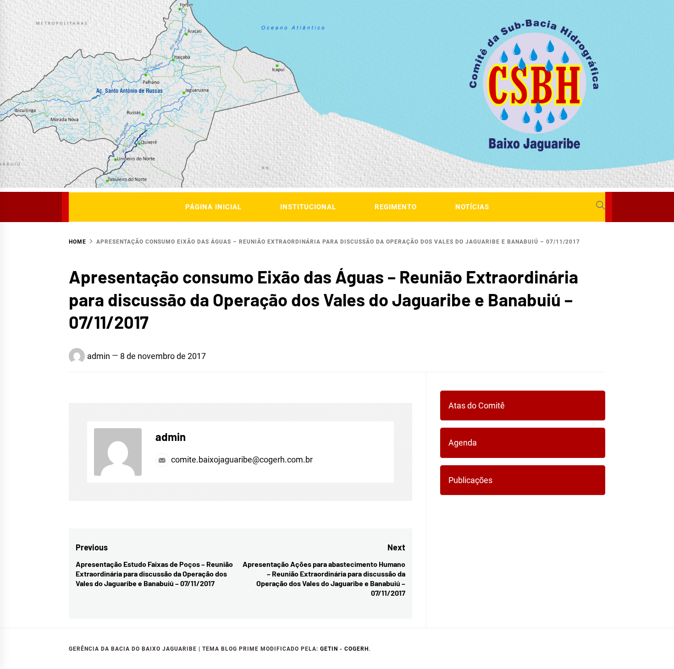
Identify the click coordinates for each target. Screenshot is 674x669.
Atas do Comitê (476, 405)
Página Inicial (213, 207)
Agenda (462, 442)
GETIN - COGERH (344, 649)
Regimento (396, 207)
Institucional (308, 207)
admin (98, 356)
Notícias (472, 207)
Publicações (470, 480)
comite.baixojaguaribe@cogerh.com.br (241, 459)
